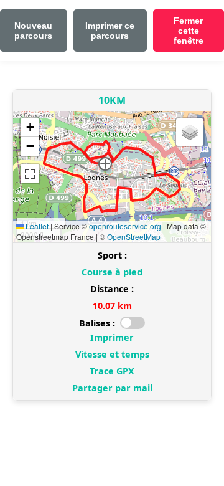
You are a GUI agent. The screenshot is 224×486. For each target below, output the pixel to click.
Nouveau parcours (33, 30)
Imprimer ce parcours (109, 30)
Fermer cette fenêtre (188, 30)
